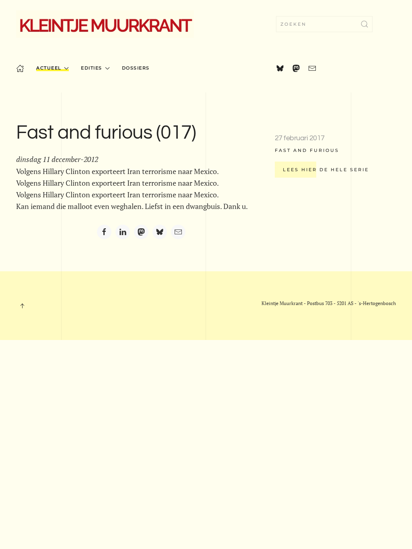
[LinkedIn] (122, 232)
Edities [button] (91, 68)
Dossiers (136, 68)
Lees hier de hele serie (326, 169)
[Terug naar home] (105, 24)
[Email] (178, 232)
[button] (22, 306)
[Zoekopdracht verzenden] (364, 24)
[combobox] (324, 24)
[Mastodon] (141, 232)
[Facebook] (104, 232)
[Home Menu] (20, 68)
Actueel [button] (49, 68)
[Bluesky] (159, 232)
